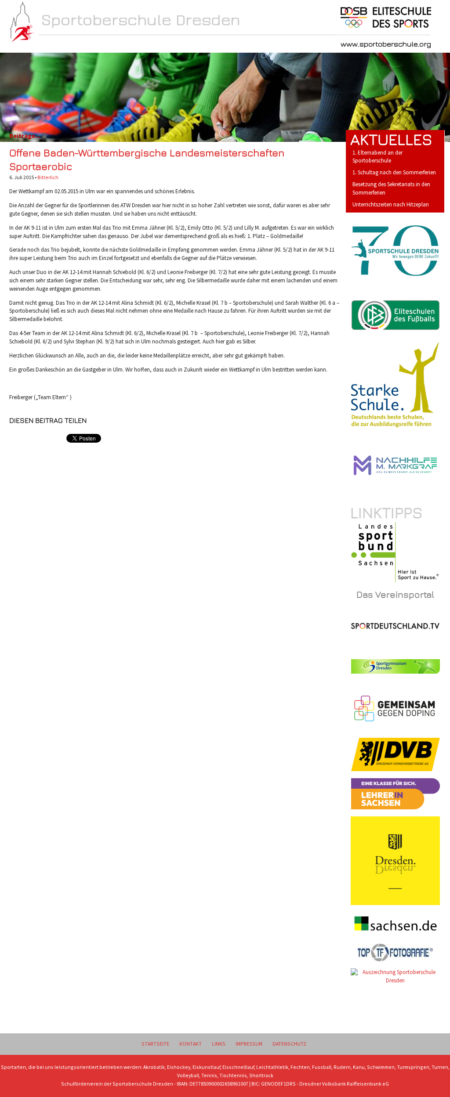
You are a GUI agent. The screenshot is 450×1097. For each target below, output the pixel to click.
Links (218, 1043)
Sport (146, 45)
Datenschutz (289, 1043)
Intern (192, 45)
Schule (99, 45)
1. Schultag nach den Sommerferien (394, 172)
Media (238, 45)
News (52, 45)
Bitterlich (47, 177)
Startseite (155, 1043)
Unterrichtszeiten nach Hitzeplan (390, 204)
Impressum (249, 1043)
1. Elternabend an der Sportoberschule (377, 157)
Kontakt (190, 1043)
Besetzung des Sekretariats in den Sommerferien (391, 188)
